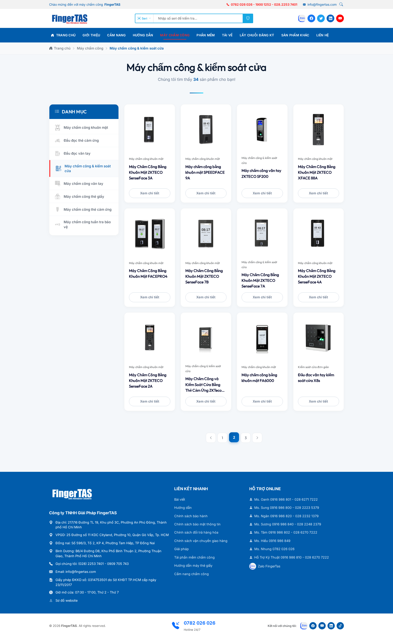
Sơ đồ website (66, 600)
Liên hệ (322, 35)
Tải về (227, 35)
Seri (144, 18)
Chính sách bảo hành (191, 516)
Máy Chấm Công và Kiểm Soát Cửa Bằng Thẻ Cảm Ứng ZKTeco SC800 (203, 384)
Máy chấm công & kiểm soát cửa (259, 160)
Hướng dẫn (143, 35)
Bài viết (179, 499)
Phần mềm (205, 35)
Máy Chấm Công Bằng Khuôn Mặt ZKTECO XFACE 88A (316, 172)
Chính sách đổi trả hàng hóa (196, 532)
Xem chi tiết (149, 193)
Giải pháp (181, 549)
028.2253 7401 (285, 4)
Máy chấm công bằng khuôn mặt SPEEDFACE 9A (205, 172)
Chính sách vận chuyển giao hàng (200, 541)
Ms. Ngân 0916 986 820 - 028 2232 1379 (286, 516)
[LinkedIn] (330, 18)
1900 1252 (263, 4)
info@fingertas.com (322, 4)
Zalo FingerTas (269, 566)
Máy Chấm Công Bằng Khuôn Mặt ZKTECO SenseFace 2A (147, 380)
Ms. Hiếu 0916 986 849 (272, 541)
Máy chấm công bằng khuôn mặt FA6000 (259, 377)
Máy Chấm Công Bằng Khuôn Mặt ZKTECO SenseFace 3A (147, 172)
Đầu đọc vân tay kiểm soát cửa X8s (316, 377)
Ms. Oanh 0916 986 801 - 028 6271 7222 (286, 499)
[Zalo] (302, 18)
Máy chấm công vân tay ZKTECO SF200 (261, 173)
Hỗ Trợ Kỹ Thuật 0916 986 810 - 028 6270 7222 (291, 557)
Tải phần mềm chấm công (194, 557)
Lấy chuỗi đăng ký (257, 35)
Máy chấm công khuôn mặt (146, 159)
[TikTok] (340, 625)
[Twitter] (321, 18)
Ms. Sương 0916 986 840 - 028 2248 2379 (287, 524)
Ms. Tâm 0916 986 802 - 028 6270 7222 (285, 532)
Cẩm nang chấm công (191, 574)
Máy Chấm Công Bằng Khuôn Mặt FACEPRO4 (148, 273)
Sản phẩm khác (295, 35)
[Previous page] (211, 438)
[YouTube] (340, 18)
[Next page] (257, 438)
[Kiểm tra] (248, 18)
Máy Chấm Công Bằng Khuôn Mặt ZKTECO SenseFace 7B (204, 276)
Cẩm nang (116, 35)
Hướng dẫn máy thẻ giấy (193, 565)
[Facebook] (311, 18)
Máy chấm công (174, 35)
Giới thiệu (91, 35)
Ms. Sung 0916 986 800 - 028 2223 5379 (286, 507)
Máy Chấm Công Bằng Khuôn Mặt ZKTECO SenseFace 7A (260, 280)
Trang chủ (65, 35)
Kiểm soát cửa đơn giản (313, 367)
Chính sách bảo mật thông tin (197, 524)
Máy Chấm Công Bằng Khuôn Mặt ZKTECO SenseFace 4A (316, 276)
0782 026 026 (241, 4)
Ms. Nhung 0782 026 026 (274, 549)
